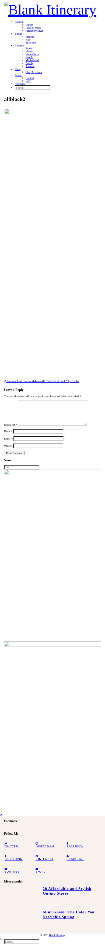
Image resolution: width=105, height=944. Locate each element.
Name (8, 431)
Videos (29, 51)
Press (28, 80)
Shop (17, 69)
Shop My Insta (34, 72)
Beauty (18, 33)
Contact (30, 78)
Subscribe (20, 83)
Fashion (19, 21)
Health (29, 57)
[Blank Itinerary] (50, 8)
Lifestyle (19, 45)
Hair (28, 39)
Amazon (30, 66)
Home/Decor (32, 54)
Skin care (31, 42)
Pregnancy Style (34, 30)
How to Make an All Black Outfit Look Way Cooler (42, 381)
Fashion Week (33, 27)
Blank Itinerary (57, 935)
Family (29, 63)
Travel (29, 48)
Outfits (29, 24)
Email (8, 438)
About (18, 75)
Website (8, 445)
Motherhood (32, 60)
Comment (10, 424)
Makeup (30, 36)
